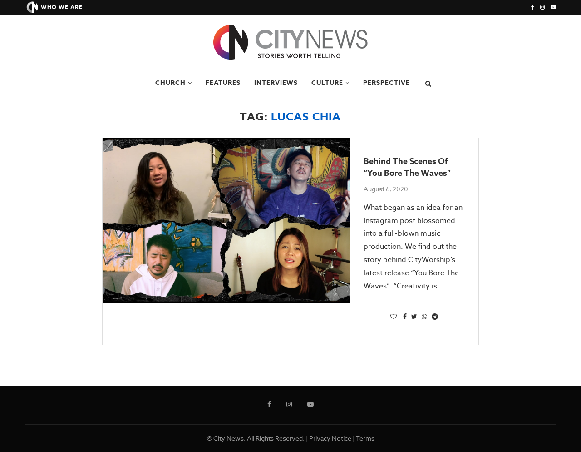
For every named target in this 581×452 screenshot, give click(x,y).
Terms (365, 438)
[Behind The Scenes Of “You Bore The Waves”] (226, 220)
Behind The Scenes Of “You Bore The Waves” (407, 167)
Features (223, 83)
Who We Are (62, 7)
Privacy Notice (330, 438)
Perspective (386, 83)
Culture (327, 83)
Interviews (276, 83)
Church (170, 83)
